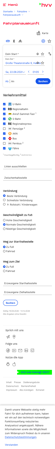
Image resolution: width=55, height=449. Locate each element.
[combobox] (24, 54)
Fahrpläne (22, 11)
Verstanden (11, 444)
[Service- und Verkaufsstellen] (15, 337)
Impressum (11, 390)
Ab (7, 81)
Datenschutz (12, 386)
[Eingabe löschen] (49, 281)
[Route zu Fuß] (15, 41)
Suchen (43, 81)
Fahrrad (10, 251)
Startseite (8, 11)
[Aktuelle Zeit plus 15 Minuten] (43, 71)
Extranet (40, 390)
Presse (17, 382)
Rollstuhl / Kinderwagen (23, 204)
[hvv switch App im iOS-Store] (15, 364)
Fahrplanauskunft (11, 14)
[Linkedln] (27, 350)
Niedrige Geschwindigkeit (21, 228)
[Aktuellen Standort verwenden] (37, 54)
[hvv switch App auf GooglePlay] (9, 364)
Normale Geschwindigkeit (21, 224)
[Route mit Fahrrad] (21, 41)
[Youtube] (15, 350)
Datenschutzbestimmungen (20, 437)
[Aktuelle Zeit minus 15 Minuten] (29, 71)
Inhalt (9, 382)
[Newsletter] (21, 350)
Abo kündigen (26, 390)
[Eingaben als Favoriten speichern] (42, 54)
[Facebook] (9, 350)
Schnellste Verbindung (19, 200)
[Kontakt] (9, 337)
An (12, 81)
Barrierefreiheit (28, 386)
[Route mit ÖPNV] (9, 41)
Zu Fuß (10, 246)
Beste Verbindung (16, 196)
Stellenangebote (31, 382)
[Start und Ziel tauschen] (50, 54)
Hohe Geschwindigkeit (19, 220)
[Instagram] (33, 350)
